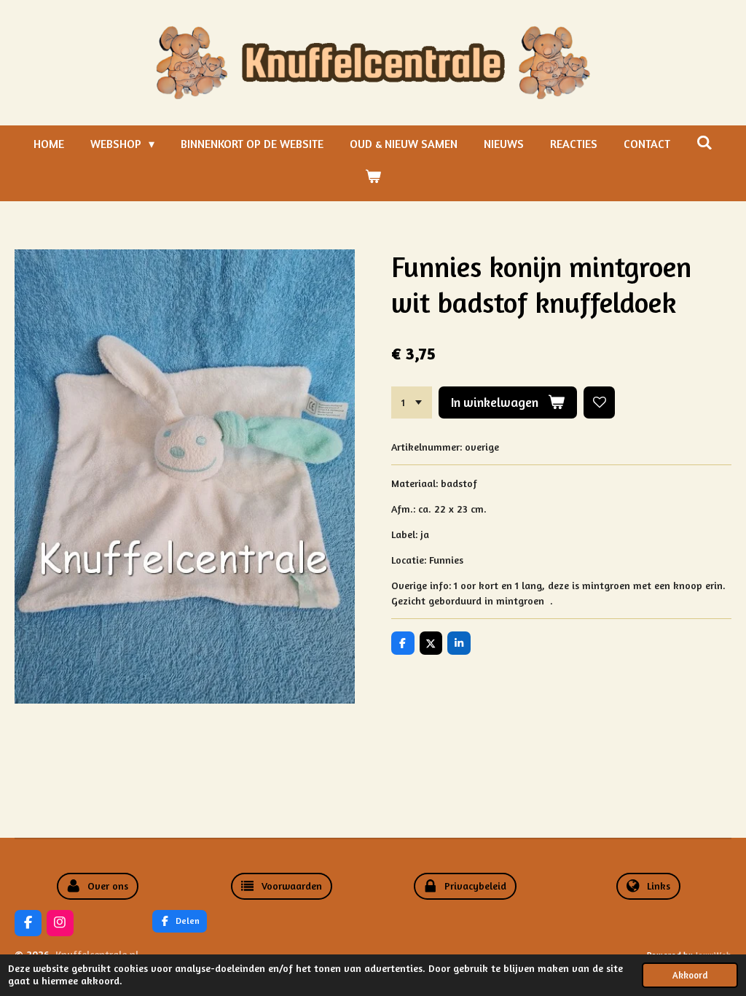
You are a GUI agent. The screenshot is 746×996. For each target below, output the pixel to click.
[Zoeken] (704, 142)
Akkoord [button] (689, 975)
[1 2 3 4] (411, 402)
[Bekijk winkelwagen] (373, 175)
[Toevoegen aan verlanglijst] (600, 402)
